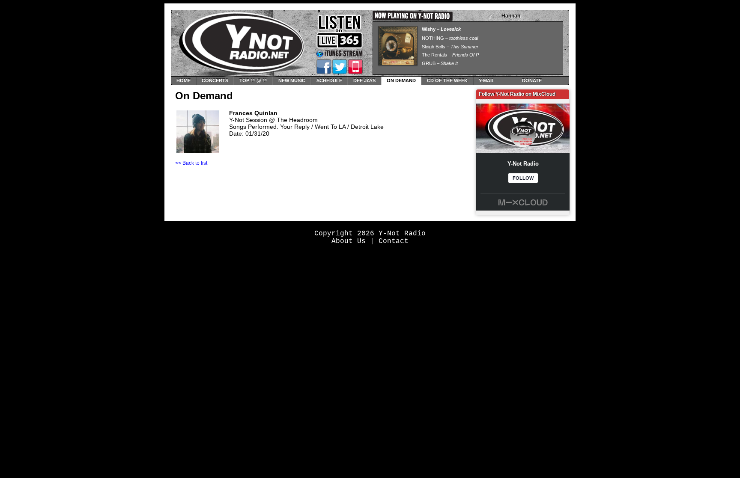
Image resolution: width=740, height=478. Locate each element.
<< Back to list (191, 163)
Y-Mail (487, 80)
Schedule (329, 80)
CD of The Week (447, 80)
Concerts (215, 80)
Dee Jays (364, 80)
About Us (348, 241)
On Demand (401, 80)
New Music (291, 80)
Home (183, 80)
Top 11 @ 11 (253, 80)
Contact (394, 241)
